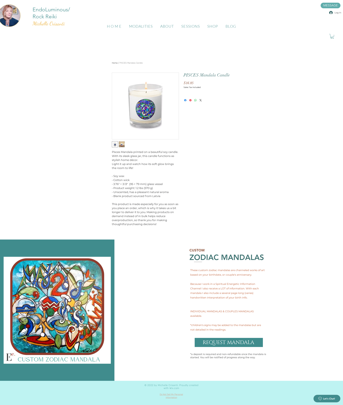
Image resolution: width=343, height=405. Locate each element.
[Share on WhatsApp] (195, 100)
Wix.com (174, 388)
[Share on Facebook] (185, 100)
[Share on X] (200, 100)
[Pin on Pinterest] (190, 100)
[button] (332, 36)
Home (115, 63)
